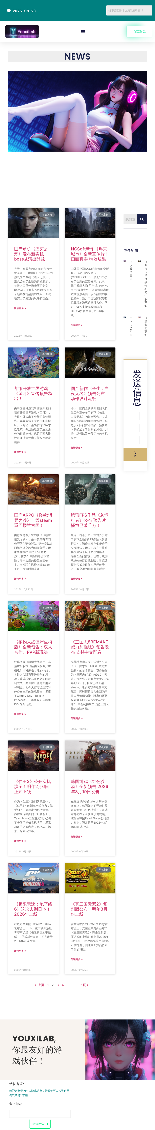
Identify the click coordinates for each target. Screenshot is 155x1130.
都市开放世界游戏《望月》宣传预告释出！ (33, 393)
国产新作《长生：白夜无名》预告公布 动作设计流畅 (90, 393)
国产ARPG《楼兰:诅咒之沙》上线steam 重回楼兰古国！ (33, 520)
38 (74, 985)
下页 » (84, 985)
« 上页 (39, 985)
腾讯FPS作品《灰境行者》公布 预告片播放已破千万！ (89, 520)
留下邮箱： (17, 1104)
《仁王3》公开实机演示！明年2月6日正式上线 (32, 786)
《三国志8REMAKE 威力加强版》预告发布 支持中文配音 (90, 646)
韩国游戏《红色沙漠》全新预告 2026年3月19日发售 (89, 786)
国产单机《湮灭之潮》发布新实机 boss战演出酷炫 (31, 254)
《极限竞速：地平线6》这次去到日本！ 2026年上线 (33, 909)
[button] (83, 31)
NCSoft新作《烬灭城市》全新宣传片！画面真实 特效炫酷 (90, 254)
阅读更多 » (20, 308)
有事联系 (139, 32)
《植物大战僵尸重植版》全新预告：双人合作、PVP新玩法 (33, 646)
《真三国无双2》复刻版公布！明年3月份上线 (89, 909)
